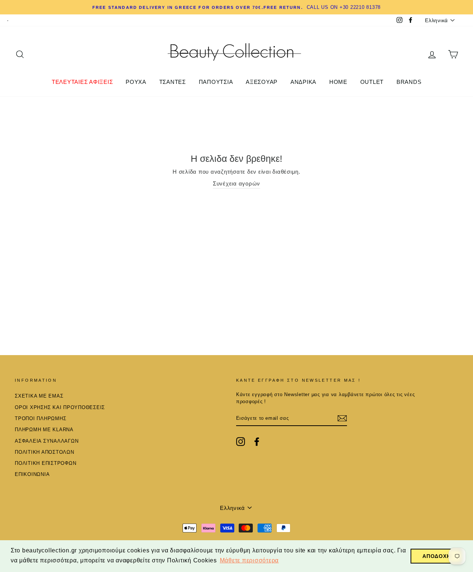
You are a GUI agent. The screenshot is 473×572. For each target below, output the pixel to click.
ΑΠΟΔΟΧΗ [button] (436, 556)
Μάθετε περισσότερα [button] (249, 560)
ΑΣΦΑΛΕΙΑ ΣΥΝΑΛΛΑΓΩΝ (46, 441)
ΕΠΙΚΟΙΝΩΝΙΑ (32, 474)
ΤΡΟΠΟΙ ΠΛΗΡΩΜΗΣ (40, 418)
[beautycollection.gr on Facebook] (256, 441)
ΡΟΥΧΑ (136, 82)
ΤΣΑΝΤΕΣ (172, 82)
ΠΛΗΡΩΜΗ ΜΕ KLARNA (44, 429)
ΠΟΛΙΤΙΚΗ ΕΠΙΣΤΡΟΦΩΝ (45, 463)
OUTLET (372, 82)
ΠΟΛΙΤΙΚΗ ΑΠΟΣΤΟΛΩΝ (44, 452)
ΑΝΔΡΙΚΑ (303, 82)
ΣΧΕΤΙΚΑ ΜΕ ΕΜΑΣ (39, 396)
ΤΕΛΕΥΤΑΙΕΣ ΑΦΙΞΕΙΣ (82, 82)
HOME (338, 82)
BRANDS (409, 82)
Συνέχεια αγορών (236, 183)
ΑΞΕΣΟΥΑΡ (262, 82)
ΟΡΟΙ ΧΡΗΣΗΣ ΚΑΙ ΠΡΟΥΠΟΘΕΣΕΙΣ (60, 407)
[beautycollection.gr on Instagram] (240, 441)
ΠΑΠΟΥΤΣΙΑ (216, 82)
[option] (236, 7)
